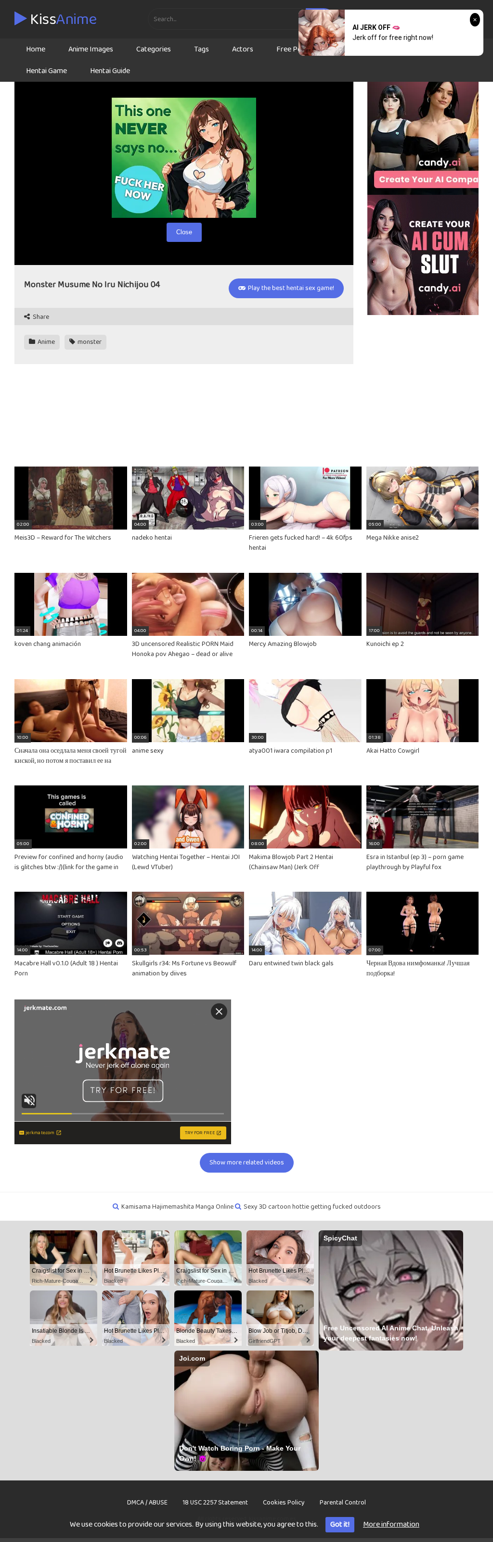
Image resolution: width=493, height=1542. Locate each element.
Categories (153, 49)
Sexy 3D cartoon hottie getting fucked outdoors (312, 1206)
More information (391, 1524)
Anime (45, 342)
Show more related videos (246, 1162)
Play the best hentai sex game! (290, 288)
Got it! (340, 1524)
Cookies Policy (284, 1502)
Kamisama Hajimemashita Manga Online (177, 1206)
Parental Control (343, 1502)
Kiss (62, 20)
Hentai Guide (110, 71)
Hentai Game (46, 71)
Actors (242, 49)
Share (40, 317)
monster (89, 342)
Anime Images (90, 49)
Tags (201, 49)
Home (35, 49)
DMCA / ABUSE (147, 1502)
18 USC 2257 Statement (215, 1502)
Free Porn (292, 49)
